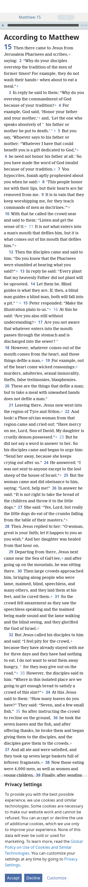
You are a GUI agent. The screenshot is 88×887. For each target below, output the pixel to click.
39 (38, 775)
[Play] (3, 25)
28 (7, 526)
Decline (33, 878)
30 (19, 571)
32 (11, 634)
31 (57, 596)
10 (7, 213)
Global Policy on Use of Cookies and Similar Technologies (44, 847)
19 (48, 360)
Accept (13, 878)
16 (55, 309)
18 (7, 347)
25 (66, 475)
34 (48, 692)
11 (31, 226)
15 (25, 303)
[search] (82, 6)
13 (22, 271)
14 (33, 284)
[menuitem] (7, 6)
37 (7, 749)
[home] (7, 6)
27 (20, 507)
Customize (56, 878)
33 (22, 673)
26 (54, 488)
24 (46, 462)
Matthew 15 (30, 17)
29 (11, 552)
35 (18, 711)
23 (62, 437)
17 (40, 322)
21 (11, 405)
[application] (44, 25)
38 (47, 762)
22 (67, 411)
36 (55, 717)
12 (11, 252)
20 (7, 386)
